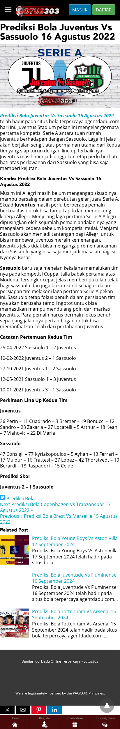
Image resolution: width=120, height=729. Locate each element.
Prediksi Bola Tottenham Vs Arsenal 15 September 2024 (74, 614)
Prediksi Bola (20, 498)
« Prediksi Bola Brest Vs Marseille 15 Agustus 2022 (59, 519)
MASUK (79, 10)
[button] (7, 710)
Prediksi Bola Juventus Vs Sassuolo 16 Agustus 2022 (57, 115)
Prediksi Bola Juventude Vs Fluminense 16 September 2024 (74, 578)
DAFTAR (104, 10)
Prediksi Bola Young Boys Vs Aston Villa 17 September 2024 (75, 541)
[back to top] (107, 705)
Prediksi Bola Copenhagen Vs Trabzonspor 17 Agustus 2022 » (55, 507)
